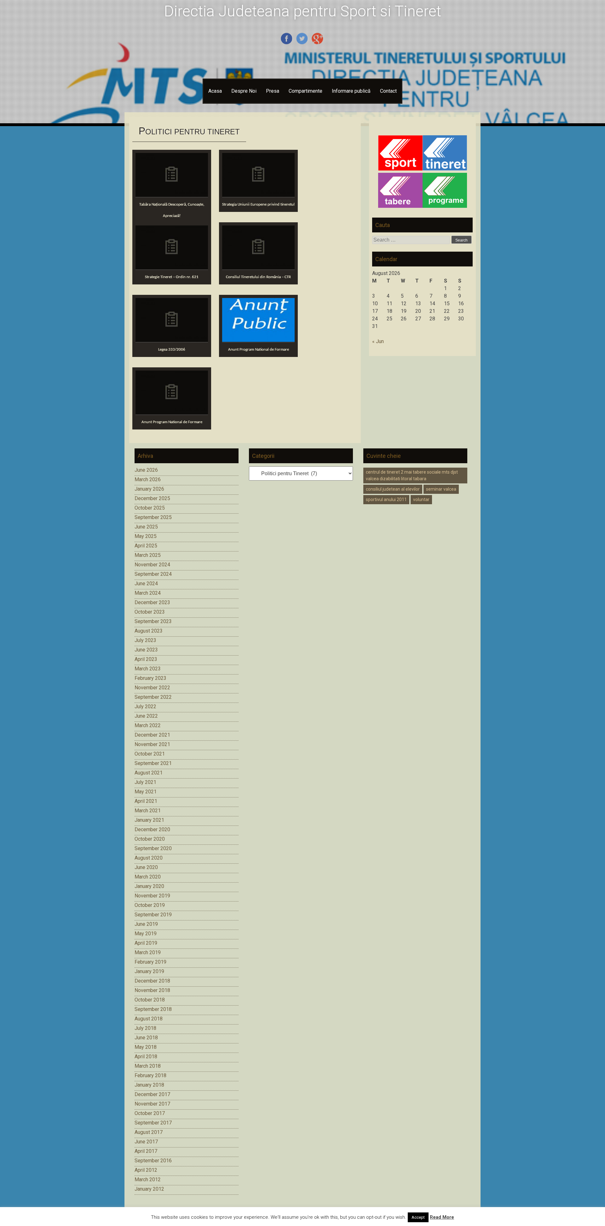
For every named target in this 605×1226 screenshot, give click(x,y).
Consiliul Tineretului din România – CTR (258, 277)
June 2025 (146, 527)
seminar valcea (441, 489)
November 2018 (152, 990)
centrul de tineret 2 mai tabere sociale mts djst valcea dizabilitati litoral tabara (412, 475)
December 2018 (152, 981)
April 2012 (146, 1170)
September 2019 (153, 915)
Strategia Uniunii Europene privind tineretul (258, 204)
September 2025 (153, 517)
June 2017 (146, 1142)
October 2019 (150, 905)
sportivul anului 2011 (386, 499)
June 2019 (146, 924)
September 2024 (153, 574)
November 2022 (152, 688)
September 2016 (153, 1161)
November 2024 (152, 565)
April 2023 (146, 659)
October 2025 (150, 508)
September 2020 (153, 848)
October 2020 (150, 839)
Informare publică (351, 91)
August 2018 (149, 1019)
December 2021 (152, 735)
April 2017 (146, 1151)
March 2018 (148, 1066)
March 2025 (148, 555)
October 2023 (150, 612)
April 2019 (146, 943)
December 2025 (152, 498)
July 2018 (145, 1028)
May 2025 (146, 536)
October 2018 (150, 1000)
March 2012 (148, 1179)
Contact (388, 91)
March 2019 (148, 952)
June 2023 (146, 650)
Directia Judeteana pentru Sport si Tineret (302, 11)
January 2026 (149, 489)
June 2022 (146, 716)
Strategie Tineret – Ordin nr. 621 (172, 277)
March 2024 (148, 593)
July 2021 (145, 782)
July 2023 (145, 640)
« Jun (378, 341)
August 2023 (149, 631)
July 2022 (145, 706)
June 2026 (146, 470)
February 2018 (150, 1075)
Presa (272, 91)
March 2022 (148, 725)
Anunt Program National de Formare (258, 349)
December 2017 (152, 1094)
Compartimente (305, 91)
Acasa (215, 91)
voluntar (421, 499)
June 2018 (146, 1038)
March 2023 (148, 669)
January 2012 (149, 1189)
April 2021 (146, 801)
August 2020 (149, 858)
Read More (442, 1217)
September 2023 (153, 621)
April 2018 (146, 1057)
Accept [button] (418, 1217)
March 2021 (148, 811)
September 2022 (153, 697)
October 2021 (150, 754)
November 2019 (152, 896)
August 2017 (149, 1132)
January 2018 (149, 1085)
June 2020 (146, 867)
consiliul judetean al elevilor (393, 489)
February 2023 (150, 678)
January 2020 (149, 886)
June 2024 (146, 584)
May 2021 (146, 792)
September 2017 (153, 1123)
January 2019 (149, 971)
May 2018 (146, 1047)
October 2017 (150, 1113)
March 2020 (148, 877)
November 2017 (152, 1104)
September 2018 (153, 1009)
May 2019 (146, 934)
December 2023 (152, 602)
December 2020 (152, 829)
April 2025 (146, 546)
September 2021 (153, 763)
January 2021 (149, 820)
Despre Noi (243, 91)
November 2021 (152, 744)
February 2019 (150, 962)
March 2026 (148, 479)
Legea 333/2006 (171, 349)
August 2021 (149, 773)
